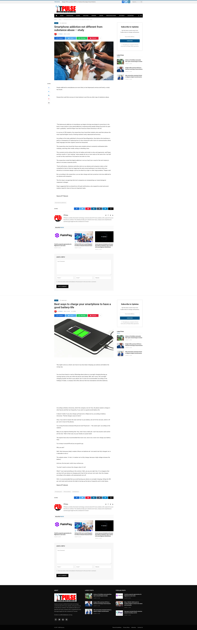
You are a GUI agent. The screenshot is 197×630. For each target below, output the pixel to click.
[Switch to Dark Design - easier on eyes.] (139, 15)
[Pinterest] (48, 98)
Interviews (69, 15)
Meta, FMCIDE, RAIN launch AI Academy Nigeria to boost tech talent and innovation (133, 603)
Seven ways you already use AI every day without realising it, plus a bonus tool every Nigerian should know (104, 246)
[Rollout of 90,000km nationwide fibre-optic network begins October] (120, 61)
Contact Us (140, 627)
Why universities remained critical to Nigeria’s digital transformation (133, 76)
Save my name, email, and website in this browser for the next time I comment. (77, 281)
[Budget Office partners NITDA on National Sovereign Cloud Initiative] (120, 69)
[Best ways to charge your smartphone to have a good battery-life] (84, 338)
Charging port (58, 491)
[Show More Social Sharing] (100, 38)
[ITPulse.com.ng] (65, 9)
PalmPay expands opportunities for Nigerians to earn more (62, 245)
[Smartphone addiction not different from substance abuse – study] (84, 61)
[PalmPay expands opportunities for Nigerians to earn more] (63, 236)
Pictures (121, 15)
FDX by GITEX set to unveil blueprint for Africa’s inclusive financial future (83, 245)
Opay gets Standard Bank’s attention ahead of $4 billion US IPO (133, 612)
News (61, 15)
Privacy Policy (130, 46)
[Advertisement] (84, 111)
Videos (101, 15)
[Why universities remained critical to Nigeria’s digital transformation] (120, 77)
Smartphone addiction (60, 202)
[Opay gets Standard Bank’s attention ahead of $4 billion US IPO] (119, 613)
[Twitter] (48, 91)
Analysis (85, 15)
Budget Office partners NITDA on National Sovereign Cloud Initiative (79, 1)
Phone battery (67, 491)
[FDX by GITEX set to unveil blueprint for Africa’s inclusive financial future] (84, 236)
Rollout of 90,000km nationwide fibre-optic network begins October (133, 60)
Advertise (131, 15)
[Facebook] (48, 87)
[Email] (48, 102)
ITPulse (60, 34)
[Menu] (141, 15)
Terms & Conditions (116, 627)
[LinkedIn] (48, 95)
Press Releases (111, 15)
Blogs (78, 15)
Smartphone (76, 491)
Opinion (93, 15)
